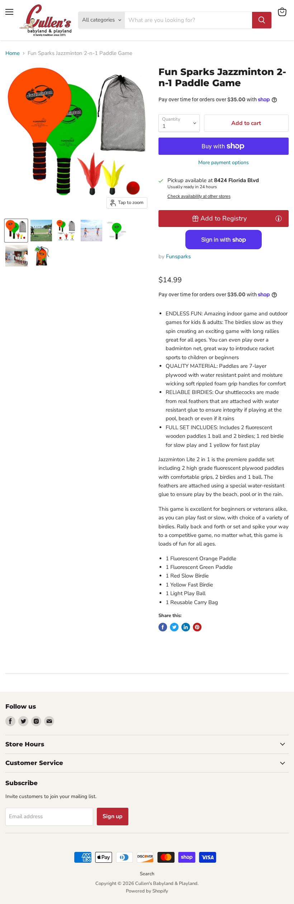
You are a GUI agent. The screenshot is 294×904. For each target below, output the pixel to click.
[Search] (261, 20)
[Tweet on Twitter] (174, 627)
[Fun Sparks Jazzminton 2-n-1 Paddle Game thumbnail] (16, 230)
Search (147, 874)
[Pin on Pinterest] (197, 627)
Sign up (113, 816)
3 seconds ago (223, 218)
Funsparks (178, 256)
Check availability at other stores (199, 196)
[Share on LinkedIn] (185, 627)
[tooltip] (279, 218)
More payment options (223, 163)
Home (12, 53)
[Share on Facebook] (162, 627)
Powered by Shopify (147, 891)
